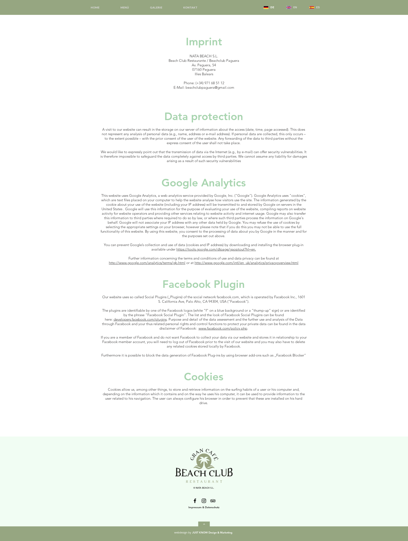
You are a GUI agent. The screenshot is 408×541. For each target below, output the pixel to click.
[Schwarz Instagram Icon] (204, 501)
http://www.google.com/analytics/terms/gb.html (147, 262)
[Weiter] (204, 524)
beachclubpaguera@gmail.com (210, 87)
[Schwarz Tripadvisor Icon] (213, 501)
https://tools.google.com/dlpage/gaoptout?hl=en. (216, 249)
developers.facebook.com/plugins (140, 319)
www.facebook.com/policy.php (223, 328)
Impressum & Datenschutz (203, 507)
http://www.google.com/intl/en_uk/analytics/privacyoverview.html (246, 262)
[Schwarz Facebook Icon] (195, 501)
